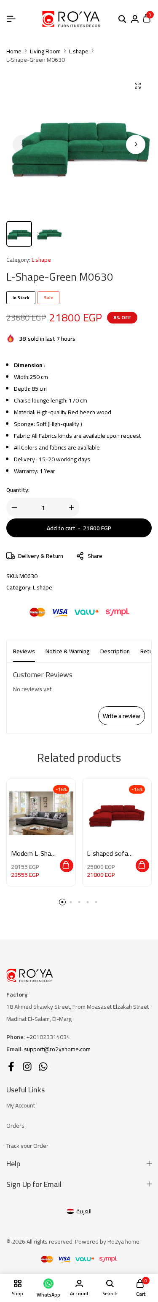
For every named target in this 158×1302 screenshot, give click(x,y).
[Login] (135, 19)
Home (13, 51)
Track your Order (27, 1145)
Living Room (45, 51)
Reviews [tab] (24, 651)
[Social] (11, 1066)
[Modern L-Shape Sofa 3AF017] (41, 813)
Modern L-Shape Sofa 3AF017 (34, 853)
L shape (78, 51)
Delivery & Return (40, 555)
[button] (135, 144)
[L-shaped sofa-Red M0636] (117, 813)
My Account (20, 1105)
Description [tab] (115, 651)
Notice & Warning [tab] (68, 651)
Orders (15, 1125)
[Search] (122, 19)
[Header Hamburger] (11, 19)
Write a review (121, 715)
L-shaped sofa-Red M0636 (109, 853)
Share (95, 555)
